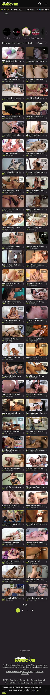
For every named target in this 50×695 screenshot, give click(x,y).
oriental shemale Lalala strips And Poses (35, 357)
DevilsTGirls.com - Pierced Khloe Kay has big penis (35, 376)
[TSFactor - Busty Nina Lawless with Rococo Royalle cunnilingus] (13, 148)
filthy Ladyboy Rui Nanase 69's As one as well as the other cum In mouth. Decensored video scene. (35, 450)
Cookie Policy (10, 683)
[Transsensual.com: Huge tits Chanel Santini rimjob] (13, 462)
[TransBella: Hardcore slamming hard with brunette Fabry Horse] (37, 388)
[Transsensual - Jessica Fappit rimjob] (13, 92)
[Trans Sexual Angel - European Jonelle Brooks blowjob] (37, 185)
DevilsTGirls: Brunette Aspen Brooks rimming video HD (11, 117)
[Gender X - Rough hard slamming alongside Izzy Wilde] (37, 222)
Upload (34, 683)
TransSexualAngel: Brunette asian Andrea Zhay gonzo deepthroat (11, 246)
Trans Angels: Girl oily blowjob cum (11, 376)
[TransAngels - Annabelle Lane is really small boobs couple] (13, 537)
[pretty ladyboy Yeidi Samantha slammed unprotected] (37, 499)
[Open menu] (46, 3)
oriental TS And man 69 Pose (35, 135)
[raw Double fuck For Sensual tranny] (13, 296)
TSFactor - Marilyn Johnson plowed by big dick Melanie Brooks (35, 543)
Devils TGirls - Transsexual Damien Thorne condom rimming (35, 117)
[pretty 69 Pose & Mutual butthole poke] (37, 203)
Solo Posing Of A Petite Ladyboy (11, 172)
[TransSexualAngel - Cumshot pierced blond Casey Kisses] (13, 185)
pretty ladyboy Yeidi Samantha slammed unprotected (35, 505)
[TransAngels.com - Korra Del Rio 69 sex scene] (13, 314)
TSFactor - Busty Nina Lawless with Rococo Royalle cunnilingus (11, 154)
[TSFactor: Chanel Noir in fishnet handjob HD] (13, 55)
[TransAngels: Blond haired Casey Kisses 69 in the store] (13, 203)
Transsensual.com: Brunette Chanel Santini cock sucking (11, 580)
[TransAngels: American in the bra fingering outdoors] (13, 518)
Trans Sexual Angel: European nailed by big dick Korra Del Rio (11, 431)
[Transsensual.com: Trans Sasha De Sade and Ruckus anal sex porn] (37, 73)
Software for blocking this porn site (19, 672)
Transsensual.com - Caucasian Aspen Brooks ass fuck (35, 580)
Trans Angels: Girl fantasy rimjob (11, 598)
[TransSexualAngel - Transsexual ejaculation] (37, 407)
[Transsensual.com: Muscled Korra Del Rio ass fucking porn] (37, 148)
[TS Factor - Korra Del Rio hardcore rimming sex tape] (13, 388)
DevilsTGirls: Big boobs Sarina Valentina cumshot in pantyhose (11, 283)
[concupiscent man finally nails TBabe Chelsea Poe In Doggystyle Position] (37, 55)
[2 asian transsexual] (37, 555)
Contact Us (24, 680)
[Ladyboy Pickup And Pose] (13, 259)
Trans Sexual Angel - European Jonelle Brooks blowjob (35, 191)
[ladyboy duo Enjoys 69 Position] (37, 592)
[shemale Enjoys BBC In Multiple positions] (37, 277)
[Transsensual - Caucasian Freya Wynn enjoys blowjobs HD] (37, 425)
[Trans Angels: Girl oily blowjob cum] (13, 370)
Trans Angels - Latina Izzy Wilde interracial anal (11, 357)
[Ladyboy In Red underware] (13, 499)
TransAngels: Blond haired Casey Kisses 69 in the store (11, 209)
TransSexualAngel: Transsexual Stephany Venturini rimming (35, 468)
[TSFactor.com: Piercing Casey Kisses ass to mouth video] (37, 481)
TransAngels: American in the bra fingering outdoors (11, 524)
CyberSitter (25, 674)
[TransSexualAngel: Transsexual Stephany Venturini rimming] (37, 462)
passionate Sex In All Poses (11, 413)
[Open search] (39, 3)
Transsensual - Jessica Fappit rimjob (11, 98)
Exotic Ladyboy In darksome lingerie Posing (35, 246)
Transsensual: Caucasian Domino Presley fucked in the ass (35, 172)
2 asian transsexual (33, 561)
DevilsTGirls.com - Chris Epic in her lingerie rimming (35, 302)
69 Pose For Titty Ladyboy (35, 339)
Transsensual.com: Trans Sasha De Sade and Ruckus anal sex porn (35, 79)
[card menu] (23, 62)
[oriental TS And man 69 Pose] (37, 129)
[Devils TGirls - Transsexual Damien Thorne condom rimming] (37, 111)
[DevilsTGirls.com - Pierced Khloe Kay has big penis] (37, 370)
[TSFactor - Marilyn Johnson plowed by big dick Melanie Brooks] (37, 537)
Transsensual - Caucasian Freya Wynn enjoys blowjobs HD (35, 431)
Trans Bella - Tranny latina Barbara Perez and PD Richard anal (11, 135)
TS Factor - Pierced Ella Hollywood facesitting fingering (35, 320)
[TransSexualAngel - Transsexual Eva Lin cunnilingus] (13, 222)
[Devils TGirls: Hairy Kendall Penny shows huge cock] (37, 518)
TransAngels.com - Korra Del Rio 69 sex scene (11, 320)
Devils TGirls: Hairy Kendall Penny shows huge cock (35, 524)
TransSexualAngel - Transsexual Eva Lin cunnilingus (11, 228)
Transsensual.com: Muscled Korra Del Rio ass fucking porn (35, 154)
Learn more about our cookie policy (35, 668)
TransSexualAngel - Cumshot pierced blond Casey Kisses (11, 191)
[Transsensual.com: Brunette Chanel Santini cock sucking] (13, 574)
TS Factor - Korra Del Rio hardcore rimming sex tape (11, 394)
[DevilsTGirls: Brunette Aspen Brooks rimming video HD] (13, 111)
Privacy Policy (23, 683)
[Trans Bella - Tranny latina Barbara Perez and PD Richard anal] (13, 129)
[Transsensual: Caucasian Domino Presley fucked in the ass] (37, 166)
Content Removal (38, 680)
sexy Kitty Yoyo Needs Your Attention (35, 265)
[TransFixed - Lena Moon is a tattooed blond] (13, 555)
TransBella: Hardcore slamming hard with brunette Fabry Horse (35, 394)
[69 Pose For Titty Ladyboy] (37, 333)
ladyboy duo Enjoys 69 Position (35, 598)
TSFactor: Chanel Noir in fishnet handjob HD (11, 61)
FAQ (41, 683)
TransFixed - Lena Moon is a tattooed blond (11, 561)
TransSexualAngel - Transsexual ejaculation (35, 413)
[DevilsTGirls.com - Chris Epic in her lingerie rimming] (37, 296)
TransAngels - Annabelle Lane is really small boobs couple (11, 543)
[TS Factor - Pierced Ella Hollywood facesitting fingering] (37, 314)
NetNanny (39, 672)
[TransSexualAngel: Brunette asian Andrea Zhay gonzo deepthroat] (13, 240)
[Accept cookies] (45, 690)
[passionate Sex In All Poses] (13, 407)
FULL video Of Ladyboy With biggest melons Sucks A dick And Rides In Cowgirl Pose (35, 98)
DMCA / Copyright (10, 680)
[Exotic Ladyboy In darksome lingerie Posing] (37, 240)
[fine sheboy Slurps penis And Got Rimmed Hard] (13, 444)
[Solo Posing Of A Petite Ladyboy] (13, 166)
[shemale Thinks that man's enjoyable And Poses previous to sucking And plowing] (13, 481)
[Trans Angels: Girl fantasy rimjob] (13, 592)
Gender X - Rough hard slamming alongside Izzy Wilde (35, 228)
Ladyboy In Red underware (11, 505)
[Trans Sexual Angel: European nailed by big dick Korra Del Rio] (13, 425)
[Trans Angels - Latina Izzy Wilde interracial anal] (13, 351)
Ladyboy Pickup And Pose (11, 265)
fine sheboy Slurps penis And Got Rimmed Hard (11, 450)
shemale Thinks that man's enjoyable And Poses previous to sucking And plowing (11, 487)
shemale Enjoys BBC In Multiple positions (35, 283)
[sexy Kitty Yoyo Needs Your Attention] (37, 259)
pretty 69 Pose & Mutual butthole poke (35, 209)
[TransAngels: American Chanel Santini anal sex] (13, 73)
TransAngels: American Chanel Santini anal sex (11, 79)
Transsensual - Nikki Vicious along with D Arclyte (11, 339)
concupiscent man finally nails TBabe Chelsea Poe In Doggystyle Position (35, 61)
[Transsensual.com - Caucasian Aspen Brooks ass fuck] (37, 574)
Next (25, 605)
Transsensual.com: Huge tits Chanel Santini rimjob (11, 468)
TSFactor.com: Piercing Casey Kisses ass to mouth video (35, 487)
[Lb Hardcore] (10, 4)
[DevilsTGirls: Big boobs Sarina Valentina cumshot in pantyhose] (13, 277)
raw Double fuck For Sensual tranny (11, 302)
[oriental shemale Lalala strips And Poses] (37, 351)
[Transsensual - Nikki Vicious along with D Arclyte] (13, 333)
